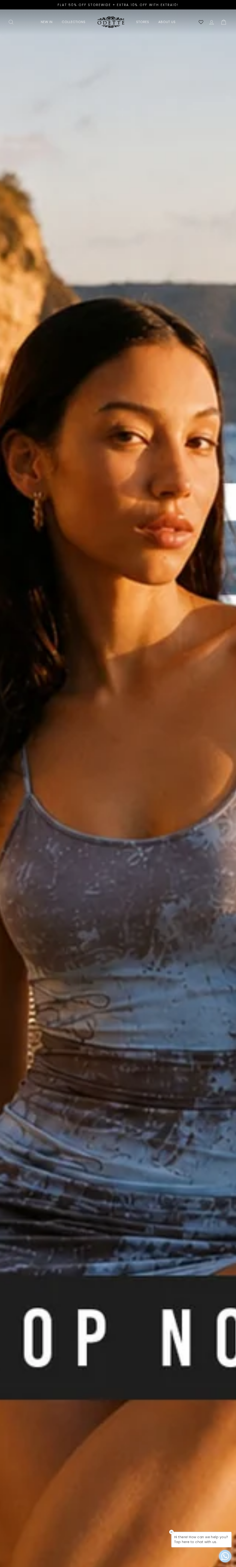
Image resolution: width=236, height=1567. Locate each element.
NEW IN (47, 22)
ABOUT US (167, 22)
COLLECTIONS (74, 22)
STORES (142, 22)
